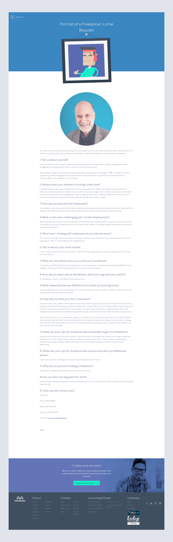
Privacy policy (65, 505)
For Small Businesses (96, 505)
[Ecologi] (135, 520)
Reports (35, 518)
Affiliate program (76, 513)
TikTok (160, 503)
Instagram (156, 503)
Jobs (74, 502)
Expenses (48, 502)
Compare (48, 512)
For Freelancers (94, 502)
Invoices (35, 505)
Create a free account (84, 483)
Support (130, 505)
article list (20, 17)
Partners (76, 509)
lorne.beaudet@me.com (57, 418)
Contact (76, 505)
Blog (129, 502)
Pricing (34, 502)
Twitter (151, 503)
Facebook (147, 503)
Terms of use (64, 509)
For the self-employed (96, 509)
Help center (131, 509)
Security (48, 509)
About (62, 502)
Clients (34, 509)
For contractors (112, 502)
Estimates (35, 515)
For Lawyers (93, 512)
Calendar (35, 512)
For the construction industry (114, 507)
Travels (47, 505)
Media (62, 512)
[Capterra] (135, 513)
